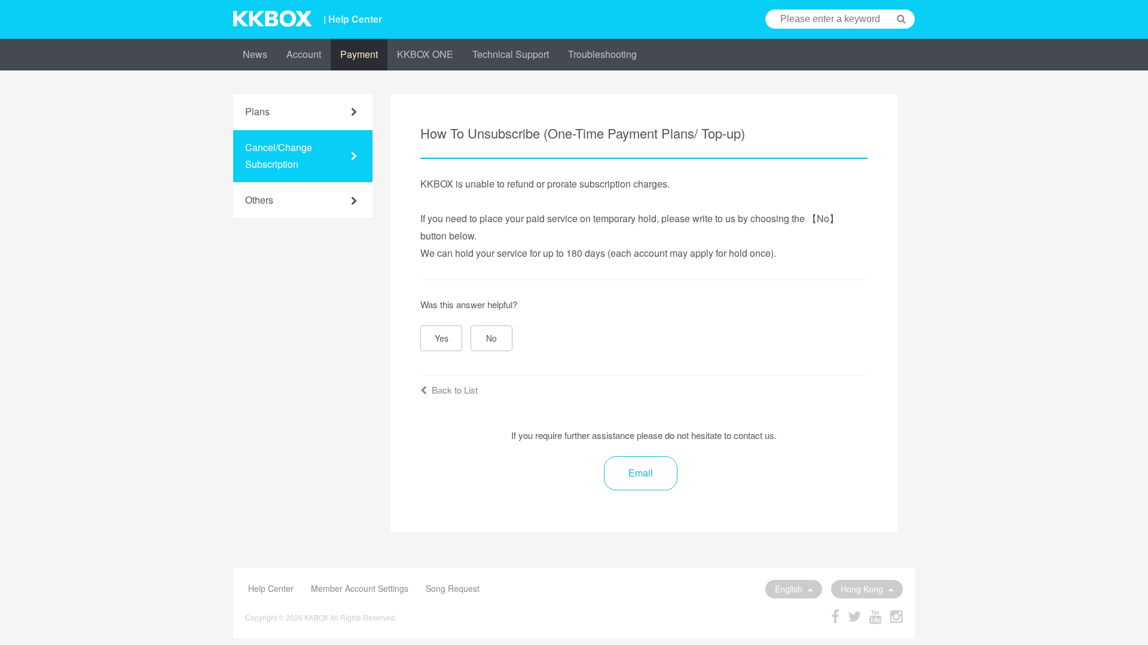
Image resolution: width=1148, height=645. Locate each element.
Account (303, 54)
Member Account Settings (359, 588)
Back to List (455, 389)
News (255, 54)
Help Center (271, 588)
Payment (359, 54)
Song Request (453, 588)
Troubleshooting (602, 54)
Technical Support (510, 54)
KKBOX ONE (425, 54)
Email (640, 473)
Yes (441, 338)
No (491, 338)
